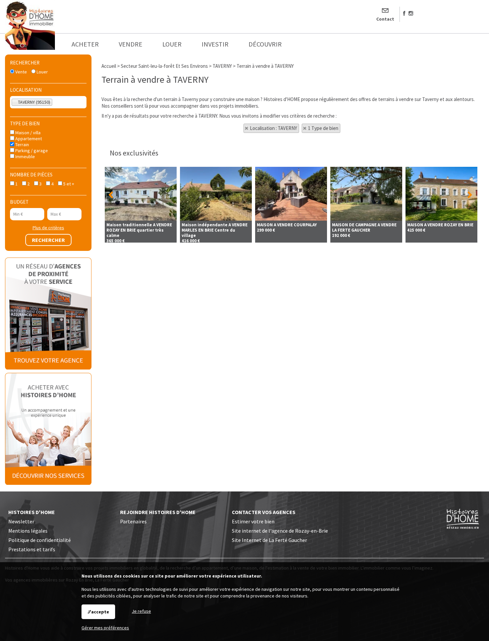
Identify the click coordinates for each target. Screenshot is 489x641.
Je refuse (141, 611)
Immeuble (24, 157)
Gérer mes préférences (105, 628)
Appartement (28, 139)
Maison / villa (27, 133)
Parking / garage (31, 151)
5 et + (68, 184)
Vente (20, 72)
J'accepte (98, 612)
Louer (42, 72)
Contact (385, 19)
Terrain (21, 145)
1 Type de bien (323, 128)
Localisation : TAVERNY (273, 128)
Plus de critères (48, 228)
